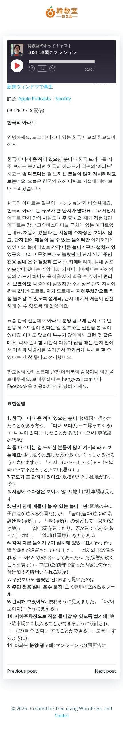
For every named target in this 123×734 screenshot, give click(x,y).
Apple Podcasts (34, 98)
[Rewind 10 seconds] (32, 68)
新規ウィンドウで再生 (30, 86)
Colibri (62, 716)
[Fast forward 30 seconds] (52, 68)
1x (42, 68)
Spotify (63, 98)
